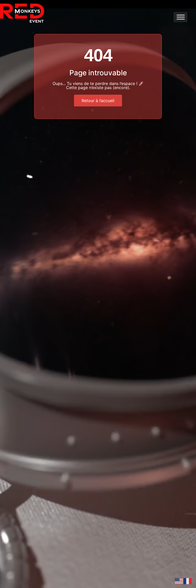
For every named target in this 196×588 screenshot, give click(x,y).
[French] (187, 580)
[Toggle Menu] (181, 17)
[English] (179, 580)
